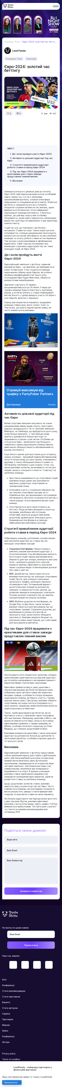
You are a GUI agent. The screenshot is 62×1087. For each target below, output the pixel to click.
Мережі (6, 1025)
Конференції (8, 985)
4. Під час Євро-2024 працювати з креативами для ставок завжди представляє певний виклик (27, 174)
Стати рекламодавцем (13, 991)
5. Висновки (16, 180)
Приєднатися (10, 1082)
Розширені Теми (14, 59)
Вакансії (6, 1002)
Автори (6, 1042)
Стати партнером (11, 996)
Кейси (5, 1030)
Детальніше (13, 404)
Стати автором (10, 1008)
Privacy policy (9, 1053)
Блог (4, 979)
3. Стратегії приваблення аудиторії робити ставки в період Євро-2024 (27, 166)
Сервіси (6, 1013)
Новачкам (31, 59)
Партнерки (7, 1019)
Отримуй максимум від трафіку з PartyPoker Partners (29, 392)
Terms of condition (11, 1059)
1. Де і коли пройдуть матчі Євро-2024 (31, 154)
